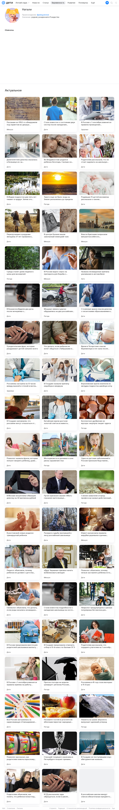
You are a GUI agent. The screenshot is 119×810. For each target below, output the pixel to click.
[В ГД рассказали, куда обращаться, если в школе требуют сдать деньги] (59, 786)
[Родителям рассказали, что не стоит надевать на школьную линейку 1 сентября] (96, 151)
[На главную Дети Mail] (9, 3)
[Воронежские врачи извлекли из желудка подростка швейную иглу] (96, 375)
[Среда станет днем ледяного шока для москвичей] (22, 263)
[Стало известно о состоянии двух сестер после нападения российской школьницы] (59, 114)
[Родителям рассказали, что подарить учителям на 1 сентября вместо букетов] (96, 637)
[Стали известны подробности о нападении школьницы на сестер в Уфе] (59, 599)
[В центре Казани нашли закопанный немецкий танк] (59, 226)
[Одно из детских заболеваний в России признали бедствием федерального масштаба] (96, 450)
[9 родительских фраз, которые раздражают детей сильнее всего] (22, 338)
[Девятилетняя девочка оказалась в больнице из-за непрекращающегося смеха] (22, 151)
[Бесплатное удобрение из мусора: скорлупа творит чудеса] (96, 413)
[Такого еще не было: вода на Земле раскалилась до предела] (59, 189)
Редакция (61, 808)
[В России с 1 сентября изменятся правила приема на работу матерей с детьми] (22, 674)
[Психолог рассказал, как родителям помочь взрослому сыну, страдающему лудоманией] (22, 749)
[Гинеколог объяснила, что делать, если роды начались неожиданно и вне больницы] (22, 599)
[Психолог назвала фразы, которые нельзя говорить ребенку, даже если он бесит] (22, 450)
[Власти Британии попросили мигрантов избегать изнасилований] (96, 226)
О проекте (53, 808)
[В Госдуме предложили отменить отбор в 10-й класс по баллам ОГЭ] (59, 637)
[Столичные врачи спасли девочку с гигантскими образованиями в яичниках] (96, 301)
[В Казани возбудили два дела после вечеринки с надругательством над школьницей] (22, 301)
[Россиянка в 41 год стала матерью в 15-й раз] (96, 674)
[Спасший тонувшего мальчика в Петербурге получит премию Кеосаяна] (59, 749)
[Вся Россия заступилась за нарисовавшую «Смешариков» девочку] (22, 711)
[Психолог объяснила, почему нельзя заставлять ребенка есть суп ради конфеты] (96, 562)
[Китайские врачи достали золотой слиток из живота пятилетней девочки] (59, 413)
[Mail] (3, 3)
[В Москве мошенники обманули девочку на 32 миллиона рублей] (22, 487)
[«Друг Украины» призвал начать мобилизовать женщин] (59, 562)
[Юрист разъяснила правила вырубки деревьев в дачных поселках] (96, 525)
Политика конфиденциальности (99, 808)
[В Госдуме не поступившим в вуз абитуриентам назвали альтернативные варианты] (96, 749)
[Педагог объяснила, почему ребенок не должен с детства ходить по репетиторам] (22, 562)
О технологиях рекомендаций (77, 808)
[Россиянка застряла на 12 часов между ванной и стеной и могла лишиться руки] (22, 375)
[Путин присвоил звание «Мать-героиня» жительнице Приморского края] (59, 487)
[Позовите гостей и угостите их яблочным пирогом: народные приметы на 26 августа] (59, 711)
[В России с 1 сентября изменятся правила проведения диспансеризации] (96, 114)
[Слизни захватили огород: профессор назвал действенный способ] (96, 487)
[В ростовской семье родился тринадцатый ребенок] (22, 525)
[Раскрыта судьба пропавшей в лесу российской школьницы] (59, 525)
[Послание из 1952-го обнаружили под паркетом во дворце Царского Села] (22, 114)
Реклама (20, 808)
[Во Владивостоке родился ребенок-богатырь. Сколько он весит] (59, 151)
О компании (11, 808)
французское (43, 15)
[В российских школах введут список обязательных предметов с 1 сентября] (96, 786)
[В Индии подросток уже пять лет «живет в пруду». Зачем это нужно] (22, 189)
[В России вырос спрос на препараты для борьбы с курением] (59, 263)
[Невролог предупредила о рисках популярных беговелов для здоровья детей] (96, 599)
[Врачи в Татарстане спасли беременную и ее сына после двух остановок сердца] (96, 338)
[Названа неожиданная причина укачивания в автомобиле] (96, 263)
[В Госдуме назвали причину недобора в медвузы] (59, 375)
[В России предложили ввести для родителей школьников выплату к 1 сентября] (22, 637)
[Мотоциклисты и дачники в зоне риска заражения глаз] (59, 450)
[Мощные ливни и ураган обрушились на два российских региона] (59, 301)
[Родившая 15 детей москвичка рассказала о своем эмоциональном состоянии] (96, 189)
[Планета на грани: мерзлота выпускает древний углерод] (96, 711)
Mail (3, 808)
